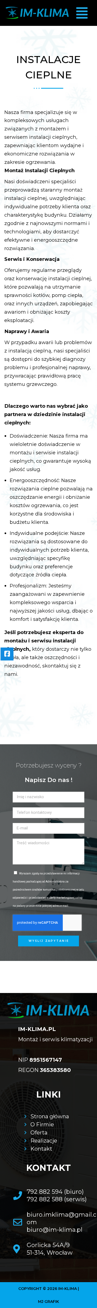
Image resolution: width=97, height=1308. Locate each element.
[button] (82, 13)
